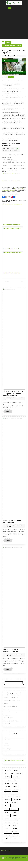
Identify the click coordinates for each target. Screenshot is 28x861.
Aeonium (16, 770)
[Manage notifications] (3, 858)
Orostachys (14, 815)
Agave (6, 773)
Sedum (6, 831)
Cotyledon (16, 779)
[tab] (9, 8)
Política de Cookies (5, 850)
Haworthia (14, 802)
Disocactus (7, 786)
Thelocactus (14, 838)
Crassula (7, 783)
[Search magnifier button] (23, 683)
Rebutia (14, 825)
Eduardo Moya (8, 55)
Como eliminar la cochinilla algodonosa (11, 180)
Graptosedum (18, 796)
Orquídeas (6, 745)
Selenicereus (14, 831)
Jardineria (8, 42)
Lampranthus (14, 809)
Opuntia (6, 815)
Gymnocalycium (17, 799)
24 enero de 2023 (9, 525)
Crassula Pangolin (8, 717)
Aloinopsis (18, 773)
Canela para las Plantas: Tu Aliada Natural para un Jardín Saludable (14, 393)
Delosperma (14, 783)
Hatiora (6, 802)
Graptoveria (7, 799)
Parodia (15, 821)
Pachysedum (17, 818)
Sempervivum (8, 834)
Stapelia (7, 838)
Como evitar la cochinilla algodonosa (10, 150)
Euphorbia (7, 792)
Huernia (6, 805)
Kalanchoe (14, 805)
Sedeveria (14, 828)
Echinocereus (8, 789)
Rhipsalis (7, 828)
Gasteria (15, 792)
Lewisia (6, 812)
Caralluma (7, 776)
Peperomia (7, 825)
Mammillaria (14, 812)
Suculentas (6, 751)
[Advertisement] (14, 24)
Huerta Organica (8, 739)
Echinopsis (16, 789)
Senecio (16, 834)
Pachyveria (7, 821)
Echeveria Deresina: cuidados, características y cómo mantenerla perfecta (12, 700)
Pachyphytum (8, 818)
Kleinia (6, 809)
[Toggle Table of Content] (16, 149)
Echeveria (15, 786)
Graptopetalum (8, 796)
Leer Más (9, 412)
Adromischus (8, 770)
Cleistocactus (16, 776)
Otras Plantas (7, 748)
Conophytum (8, 779)
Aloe (12, 773)
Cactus (5, 736)
